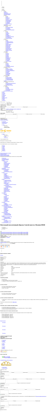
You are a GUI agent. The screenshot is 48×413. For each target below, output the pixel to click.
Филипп (1, 255)
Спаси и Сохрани (9, 23)
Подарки (7, 87)
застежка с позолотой (9, 69)
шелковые (7, 74)
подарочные (8, 46)
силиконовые (8, 73)
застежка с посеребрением (10, 70)
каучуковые (8, 71)
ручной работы (8, 21)
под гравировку (8, 37)
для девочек (8, 28)
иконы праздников (9, 50)
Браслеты (7, 53)
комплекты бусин (9, 78)
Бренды (3, 344)
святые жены (8, 47)
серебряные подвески (7, 218)
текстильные (8, 59)
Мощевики (6, 24)
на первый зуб (8, 35)
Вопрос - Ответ (4, 97)
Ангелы (7, 43)
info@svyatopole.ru (10, 360)
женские (7, 54)
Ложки (7, 32)
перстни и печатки (9, 19)
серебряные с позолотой (10, 36)
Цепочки (7, 63)
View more (4, 322)
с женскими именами (7, 214)
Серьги (5, 80)
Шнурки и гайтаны (9, 68)
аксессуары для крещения (10, 29)
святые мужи (8, 45)
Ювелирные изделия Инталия (11, 83)
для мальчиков (6, 170)
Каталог (3, 145)
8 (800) (3, 134)
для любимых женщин (9, 89)
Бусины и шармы (9, 77)
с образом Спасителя (9, 41)
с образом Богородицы (9, 42)
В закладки (2, 245)
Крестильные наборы (9, 27)
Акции (3, 91)
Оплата (3, 94)
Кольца (3, 160)
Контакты (3, 100)
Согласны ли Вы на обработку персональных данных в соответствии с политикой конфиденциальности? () (24, 396)
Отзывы (3, 96)
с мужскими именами (9, 79)
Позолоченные (8, 20)
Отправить (2, 376)
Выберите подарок (3, 242)
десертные (7, 33)
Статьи (3, 99)
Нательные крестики (7, 13)
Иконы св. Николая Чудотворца (11, 184)
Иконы (7, 40)
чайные (5, 174)
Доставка (3, 93)
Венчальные (6, 161)
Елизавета (8, 237)
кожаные (7, 56)
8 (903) (7, 356)
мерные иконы (8, 186)
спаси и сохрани (8, 61)
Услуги (3, 92)
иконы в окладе (8, 49)
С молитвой (8, 22)
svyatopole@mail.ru (3, 360)
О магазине (4, 95)
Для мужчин (6, 221)
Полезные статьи (5, 122)
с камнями (7, 60)
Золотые (7, 18)
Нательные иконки (7, 14)
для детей (7, 88)
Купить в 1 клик (7, 245)
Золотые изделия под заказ (6, 222)
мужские (7, 195)
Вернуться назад (3, 320)
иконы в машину (8, 44)
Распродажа (6, 12)
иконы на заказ (6, 185)
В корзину (13, 243)
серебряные (8, 58)
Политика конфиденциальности (41, 396)
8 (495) (3, 124)
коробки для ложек (9, 38)
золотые (7, 55)
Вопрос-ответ (4, 123)
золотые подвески (9, 84)
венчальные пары (9, 48)
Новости (3, 98)
